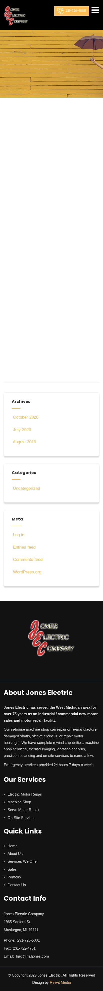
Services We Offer (23, 861)
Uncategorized (26, 488)
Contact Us (17, 885)
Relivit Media (60, 982)
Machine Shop (19, 802)
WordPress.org (27, 572)
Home (13, 846)
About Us (15, 853)
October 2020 (25, 417)
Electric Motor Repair (25, 794)
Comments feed (27, 559)
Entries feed (24, 547)
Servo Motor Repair (24, 810)
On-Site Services (22, 818)
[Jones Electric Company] (16, 16)
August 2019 (24, 442)
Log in (18, 534)
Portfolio (14, 877)
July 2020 (22, 429)
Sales (12, 869)
